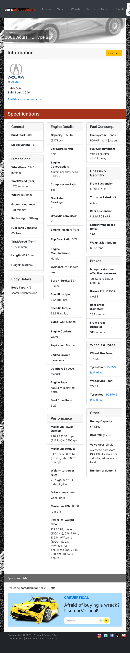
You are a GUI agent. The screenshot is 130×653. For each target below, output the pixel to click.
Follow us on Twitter (106, 635)
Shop (89, 9)
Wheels (75, 9)
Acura (15, 81)
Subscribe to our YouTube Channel (124, 635)
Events (120, 9)
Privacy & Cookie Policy (46, 635)
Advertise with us (34, 638)
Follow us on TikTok (118, 635)
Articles (46, 9)
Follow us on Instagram (100, 635)
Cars (60, 9)
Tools (104, 9)
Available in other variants (24, 99)
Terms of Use (16, 638)
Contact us (52, 638)
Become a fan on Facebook (112, 635)
